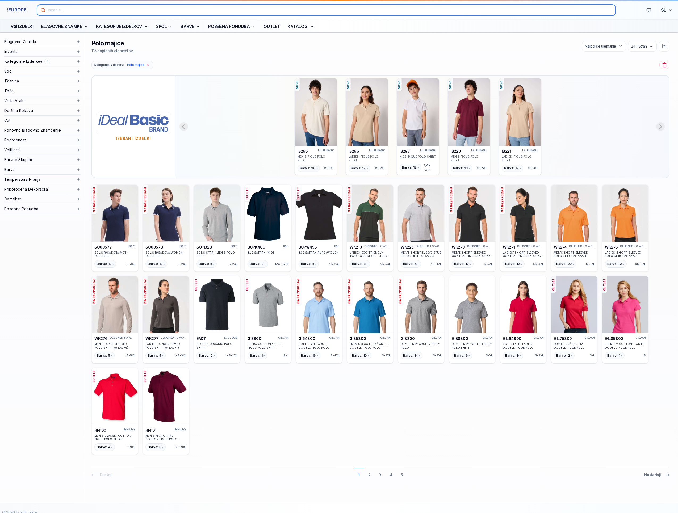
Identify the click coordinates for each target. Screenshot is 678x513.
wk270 (458, 247)
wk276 (101, 338)
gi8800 (408, 338)
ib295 (303, 151)
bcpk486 (256, 247)
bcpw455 (308, 247)
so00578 (154, 247)
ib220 (456, 151)
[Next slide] (660, 126)
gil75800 (563, 338)
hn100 (100, 430)
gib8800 (460, 338)
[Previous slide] (183, 126)
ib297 (405, 151)
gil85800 (614, 338)
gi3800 (254, 338)
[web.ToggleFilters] (664, 46)
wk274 (560, 247)
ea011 (201, 338)
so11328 (204, 247)
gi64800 (307, 338)
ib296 (354, 151)
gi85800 (358, 338)
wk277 (151, 338)
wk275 (611, 247)
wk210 (356, 247)
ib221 (506, 151)
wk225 (407, 247)
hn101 (150, 430)
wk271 (509, 247)
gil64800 (512, 338)
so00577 (103, 247)
